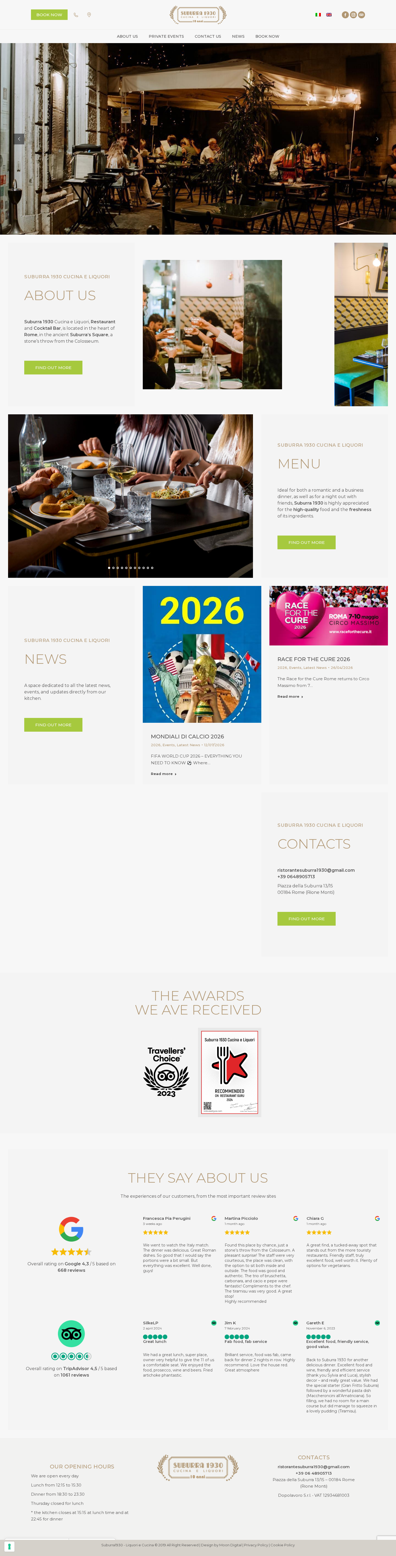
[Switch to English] (329, 14)
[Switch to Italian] (318, 14)
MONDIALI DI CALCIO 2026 (187, 736)
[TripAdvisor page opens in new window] (361, 14)
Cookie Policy (282, 1545)
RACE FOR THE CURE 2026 (313, 659)
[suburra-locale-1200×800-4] (264, 324)
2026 (156, 745)
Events (168, 745)
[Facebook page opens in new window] (345, 14)
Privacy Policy (256, 1545)
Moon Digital (230, 1545)
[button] (237, 396)
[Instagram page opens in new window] (353, 14)
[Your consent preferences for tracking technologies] (9, 1546)
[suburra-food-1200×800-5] (130, 496)
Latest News (188, 745)
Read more (162, 774)
